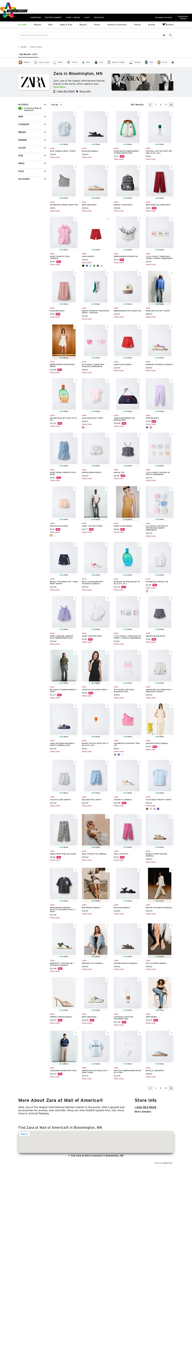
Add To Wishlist (75, 113)
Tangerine (51, 535)
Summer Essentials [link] (117, 24)
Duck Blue (87, 266)
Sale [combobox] (21, 171)
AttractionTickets (183, 17)
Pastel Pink (83, 427)
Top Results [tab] (28, 54)
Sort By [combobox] (54, 105)
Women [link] (37, 24)
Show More (59, 87)
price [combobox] (21, 163)
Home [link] (97, 24)
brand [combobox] (22, 132)
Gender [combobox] (22, 140)
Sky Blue (119, 755)
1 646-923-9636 (66, 91)
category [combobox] (23, 124)
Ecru (151, 809)
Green (94, 266)
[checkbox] (25, 62)
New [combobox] (20, 116)
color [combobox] (22, 148)
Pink (151, 427)
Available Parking (163, 17)
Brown (147, 809)
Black (83, 266)
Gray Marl (90, 266)
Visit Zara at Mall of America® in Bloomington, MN (97, 1155)
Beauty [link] (83, 24)
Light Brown (98, 266)
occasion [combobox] (24, 179)
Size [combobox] (20, 155)
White (87, 427)
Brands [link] (151, 24)
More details (143, 1111)
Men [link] (50, 24)
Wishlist (170, 24)
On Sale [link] (22, 24)
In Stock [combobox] (23, 104)
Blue (147, 427)
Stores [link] (137, 24)
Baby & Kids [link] (66, 24)
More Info (85, 91)
